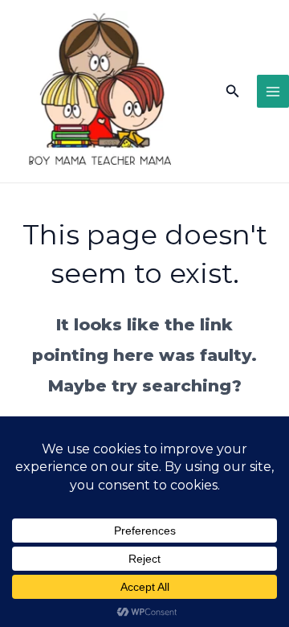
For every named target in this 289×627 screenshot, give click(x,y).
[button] (233, 91)
